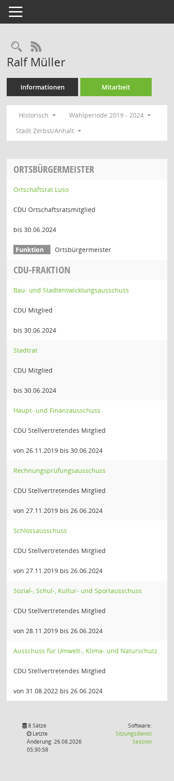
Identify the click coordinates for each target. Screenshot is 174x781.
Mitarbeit (116, 87)
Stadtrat (25, 350)
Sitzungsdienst (134, 737)
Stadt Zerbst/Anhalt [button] (46, 130)
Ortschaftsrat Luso (41, 189)
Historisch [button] (34, 115)
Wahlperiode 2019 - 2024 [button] (107, 115)
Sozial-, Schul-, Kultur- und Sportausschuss (77, 590)
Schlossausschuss (40, 530)
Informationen (43, 87)
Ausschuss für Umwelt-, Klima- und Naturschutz (85, 651)
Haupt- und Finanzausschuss (56, 410)
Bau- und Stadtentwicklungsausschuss (71, 290)
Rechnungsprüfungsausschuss (59, 470)
